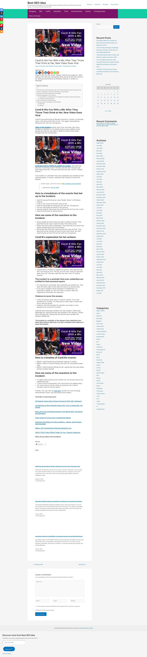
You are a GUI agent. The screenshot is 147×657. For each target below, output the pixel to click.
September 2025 (101, 171)
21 (111, 100)
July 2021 (99, 293)
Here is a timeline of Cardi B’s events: (46, 100)
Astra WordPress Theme (86, 628)
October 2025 (100, 169)
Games (88, 11)
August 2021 (99, 290)
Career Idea (99, 323)
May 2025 (99, 182)
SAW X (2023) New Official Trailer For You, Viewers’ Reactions (57, 432)
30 (118, 103)
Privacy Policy (114, 4)
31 (98, 106)
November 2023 (100, 228)
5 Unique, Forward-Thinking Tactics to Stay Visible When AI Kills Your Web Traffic (107, 125)
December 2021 (100, 283)
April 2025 (99, 184)
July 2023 (99, 239)
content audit (100, 326)
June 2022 (99, 267)
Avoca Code (99, 123)
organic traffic (100, 362)
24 (98, 103)
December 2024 (100, 194)
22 (114, 100)
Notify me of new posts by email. (45, 610)
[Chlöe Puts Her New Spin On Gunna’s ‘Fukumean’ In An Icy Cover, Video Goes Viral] (52, 456)
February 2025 (100, 189)
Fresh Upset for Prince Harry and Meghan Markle (53, 418)
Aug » (109, 111)
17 (98, 100)
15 (114, 97)
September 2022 (101, 259)
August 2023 (99, 236)
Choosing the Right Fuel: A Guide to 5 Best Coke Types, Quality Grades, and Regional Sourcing (106, 43)
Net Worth (99, 360)
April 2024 (99, 215)
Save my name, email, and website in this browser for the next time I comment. (58, 606)
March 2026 (99, 156)
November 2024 (100, 197)
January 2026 (100, 161)
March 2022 (99, 275)
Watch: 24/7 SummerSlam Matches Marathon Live (53, 428)
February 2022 (100, 277)
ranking (98, 367)
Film (97, 341)
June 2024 (99, 210)
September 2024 (101, 202)
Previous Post (38, 564)
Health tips (99, 347)
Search (98, 24)
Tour (97, 398)
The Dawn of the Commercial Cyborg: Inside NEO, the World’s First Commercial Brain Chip (107, 72)
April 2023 (99, 246)
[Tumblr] (1, 28)
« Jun (106, 111)
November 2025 (100, 166)
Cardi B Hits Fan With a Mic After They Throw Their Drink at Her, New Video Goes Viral (59, 90)
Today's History (100, 393)
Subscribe (8, 649)
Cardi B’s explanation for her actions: (46, 95)
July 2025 (99, 176)
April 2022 (99, 272)
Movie (98, 354)
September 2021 (100, 288)
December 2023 (100, 226)
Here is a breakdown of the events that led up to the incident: (52, 91)
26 (104, 103)
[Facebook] (36, 72)
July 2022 (99, 264)
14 (111, 97)
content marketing (101, 331)
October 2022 (100, 257)
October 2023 (100, 231)
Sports (98, 386)
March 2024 (99, 218)
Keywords (99, 352)
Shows (98, 380)
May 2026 (99, 151)
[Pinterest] (48, 72)
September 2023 (101, 233)
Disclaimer (105, 4)
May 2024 (99, 213)
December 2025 (100, 163)
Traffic (48, 11)
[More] (57, 72)
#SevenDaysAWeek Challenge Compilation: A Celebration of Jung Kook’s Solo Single (58, 501)
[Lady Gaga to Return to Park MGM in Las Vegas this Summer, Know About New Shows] (48, 526)
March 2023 (99, 249)
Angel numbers (100, 310)
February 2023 (100, 251)
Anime (98, 313)
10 (98, 97)
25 (101, 103)
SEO (40, 11)
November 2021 (100, 285)
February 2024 (100, 220)
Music (60, 66)
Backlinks (57, 11)
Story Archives (34, 16)
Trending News (99, 11)
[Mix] (51, 72)
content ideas (100, 329)
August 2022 (99, 262)
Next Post (82, 564)
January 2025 (100, 192)
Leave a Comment (40, 66)
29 (114, 103)
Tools (66, 11)
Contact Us (97, 4)
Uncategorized (100, 409)
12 (104, 97)
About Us (89, 4)
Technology (99, 391)
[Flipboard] (1, 25)
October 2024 (100, 200)
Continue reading (6, 653)
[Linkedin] (45, 72)
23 (118, 100)
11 (101, 97)
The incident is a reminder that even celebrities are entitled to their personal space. (60, 96)
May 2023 (99, 244)
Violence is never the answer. (47, 98)
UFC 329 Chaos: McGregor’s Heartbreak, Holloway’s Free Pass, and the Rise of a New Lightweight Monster (107, 50)
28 (111, 103)
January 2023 (100, 254)
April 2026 (99, 153)
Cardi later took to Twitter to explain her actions (53, 166)
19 (104, 100)
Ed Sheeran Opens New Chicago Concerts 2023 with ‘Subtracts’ (58, 401)
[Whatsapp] (54, 72)
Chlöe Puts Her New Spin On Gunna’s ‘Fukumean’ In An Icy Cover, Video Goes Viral (57, 466)
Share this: (42, 103)
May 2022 (99, 270)
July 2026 (99, 145)
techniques (99, 388)
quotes (98, 365)
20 (108, 100)
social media (99, 383)
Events (56, 66)
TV (97, 406)
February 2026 (100, 158)
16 (117, 97)
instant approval (100, 349)
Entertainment (76, 11)
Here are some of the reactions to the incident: (49, 93)
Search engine (100, 373)
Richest (98, 370)
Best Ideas (99, 318)
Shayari (98, 378)
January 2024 (100, 223)
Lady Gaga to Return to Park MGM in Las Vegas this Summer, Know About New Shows (59, 536)
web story (57, 391)
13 (108, 97)
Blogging (32, 11)
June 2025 (99, 179)
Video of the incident (43, 127)
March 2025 (99, 187)
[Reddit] (42, 72)
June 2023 (99, 241)
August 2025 (99, 174)
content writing (100, 334)
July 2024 (99, 207)
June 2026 (99, 148)
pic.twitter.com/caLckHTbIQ (72, 183)
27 (108, 103)
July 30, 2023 (55, 187)
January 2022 (100, 280)
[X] (39, 72)
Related (41, 105)
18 (101, 100)
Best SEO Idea (37, 2)
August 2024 (99, 205)
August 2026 (99, 143)
